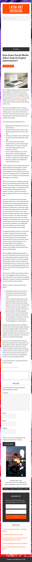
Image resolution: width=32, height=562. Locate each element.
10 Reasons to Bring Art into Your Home (13, 534)
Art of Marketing (13, 367)
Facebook (6, 488)
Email (5, 420)
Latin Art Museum (16, 8)
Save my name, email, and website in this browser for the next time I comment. (14, 439)
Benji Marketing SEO (18, 98)
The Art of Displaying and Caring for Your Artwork (15, 543)
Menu (17, 49)
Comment (6, 393)
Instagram (19, 488)
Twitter (26, 488)
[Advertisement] (16, 35)
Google (12, 488)
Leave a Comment (8, 66)
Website (5, 428)
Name (5, 413)
